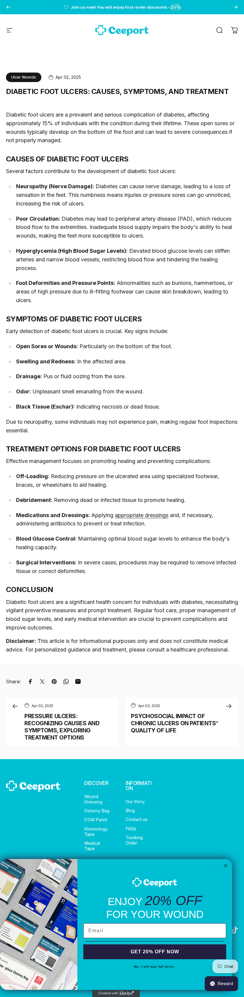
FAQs (131, 828)
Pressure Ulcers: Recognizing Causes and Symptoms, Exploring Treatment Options (61, 726)
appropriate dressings (141, 515)
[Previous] (8, 7)
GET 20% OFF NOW (155, 951)
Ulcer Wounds (23, 77)
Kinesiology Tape (96, 831)
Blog (130, 810)
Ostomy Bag (97, 811)
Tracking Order (134, 840)
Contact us (137, 819)
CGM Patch (95, 819)
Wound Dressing (93, 799)
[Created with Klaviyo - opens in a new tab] (116, 993)
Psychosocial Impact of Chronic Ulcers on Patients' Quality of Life (174, 723)
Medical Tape (92, 846)
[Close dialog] (225, 865)
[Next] (235, 7)
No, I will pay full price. (154, 966)
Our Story (135, 801)
